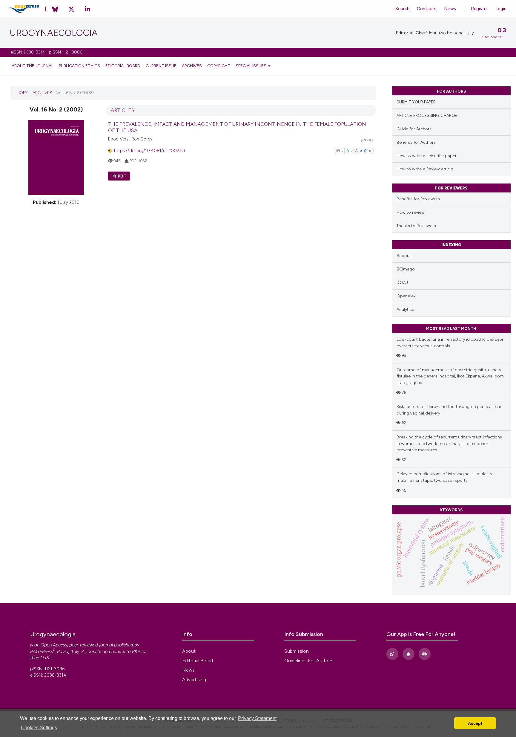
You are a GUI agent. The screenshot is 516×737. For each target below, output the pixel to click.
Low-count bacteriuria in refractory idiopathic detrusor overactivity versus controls (450, 342)
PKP (136, 651)
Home (23, 92)
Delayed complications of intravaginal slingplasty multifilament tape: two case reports (444, 477)
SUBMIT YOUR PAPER (416, 102)
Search (402, 8)
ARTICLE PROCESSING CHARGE (427, 115)
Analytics (405, 309)
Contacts (426, 8)
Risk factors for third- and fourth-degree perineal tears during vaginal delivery (450, 409)
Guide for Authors (414, 129)
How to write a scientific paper (427, 155)
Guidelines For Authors (309, 660)
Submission (296, 651)
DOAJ (402, 282)
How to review (411, 212)
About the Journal (32, 65)
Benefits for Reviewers (418, 198)
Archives (192, 65)
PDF (121, 175)
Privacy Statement (257, 718)
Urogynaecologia (54, 33)
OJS (44, 657)
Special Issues (251, 65)
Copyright (218, 65)
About (189, 651)
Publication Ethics (79, 65)
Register (479, 8)
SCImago (406, 269)
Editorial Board (122, 65)
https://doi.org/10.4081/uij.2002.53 (149, 150)
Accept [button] (475, 723)
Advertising (194, 679)
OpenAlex (406, 296)
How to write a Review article (425, 169)
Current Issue (161, 65)
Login (500, 8)
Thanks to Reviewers (416, 225)
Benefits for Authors (416, 142)
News (450, 8)
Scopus (404, 255)
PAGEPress (41, 651)
